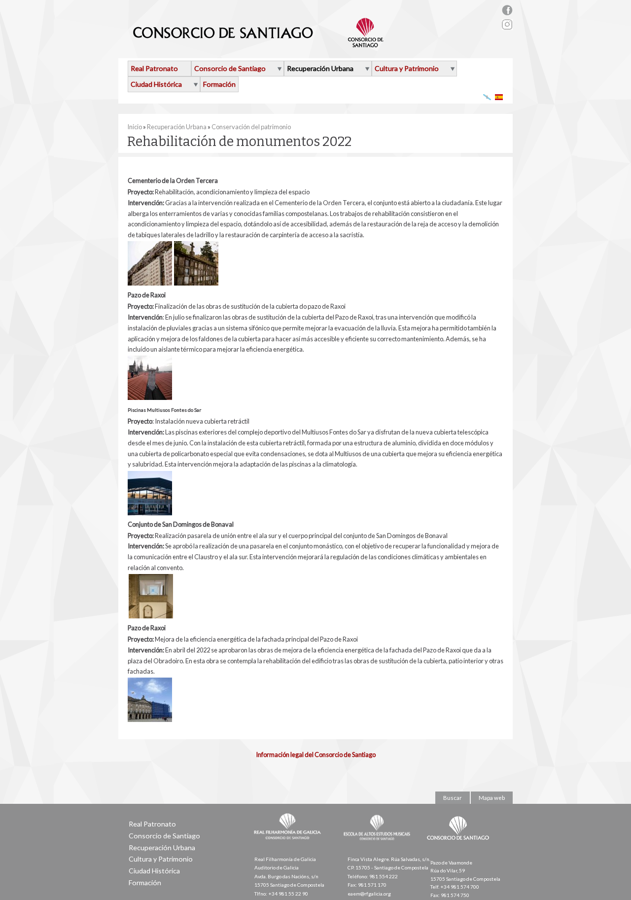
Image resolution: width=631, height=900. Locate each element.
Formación (219, 84)
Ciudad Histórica (156, 84)
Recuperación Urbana (320, 68)
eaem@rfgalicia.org (369, 894)
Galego (487, 97)
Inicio (134, 127)
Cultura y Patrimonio (407, 68)
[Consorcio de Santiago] (460, 847)
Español (499, 97)
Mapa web (492, 797)
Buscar (452, 797)
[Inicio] (258, 43)
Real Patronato (154, 68)
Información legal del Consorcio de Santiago (316, 754)
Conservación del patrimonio (251, 127)
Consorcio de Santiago (230, 68)
